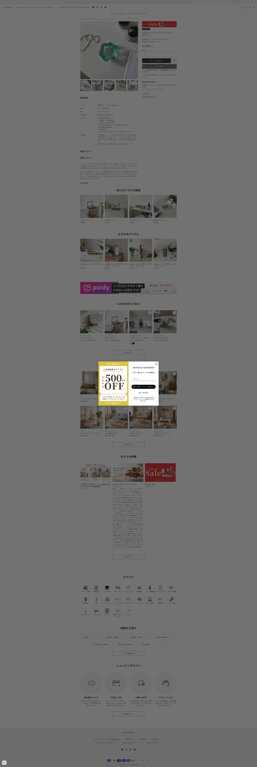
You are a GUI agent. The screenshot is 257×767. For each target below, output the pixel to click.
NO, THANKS (143, 392)
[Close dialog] (156, 363)
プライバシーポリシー (138, 399)
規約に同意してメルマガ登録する (143, 387)
